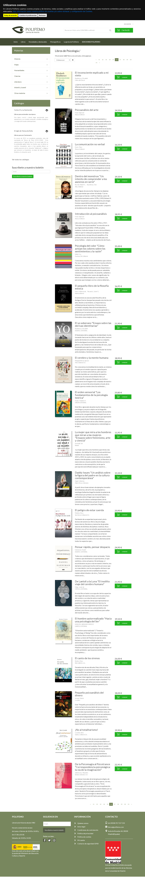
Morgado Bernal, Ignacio (82, 361)
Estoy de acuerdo (10, 15)
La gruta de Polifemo (71, 42)
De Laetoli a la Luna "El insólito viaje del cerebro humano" (92, 583)
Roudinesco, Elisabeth (81, 78)
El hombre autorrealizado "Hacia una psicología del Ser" (93, 620)
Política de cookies (84, 837)
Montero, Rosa (79, 513)
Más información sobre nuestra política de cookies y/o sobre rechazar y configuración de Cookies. (53, 11)
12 (102, 59)
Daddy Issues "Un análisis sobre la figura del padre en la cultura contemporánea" (92, 475)
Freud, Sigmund (79, 113)
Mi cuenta (81, 840)
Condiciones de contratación (87, 830)
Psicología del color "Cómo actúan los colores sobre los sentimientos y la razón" (90, 248)
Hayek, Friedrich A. (80, 401)
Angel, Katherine (79, 481)
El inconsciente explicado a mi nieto (92, 74)
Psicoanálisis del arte (86, 109)
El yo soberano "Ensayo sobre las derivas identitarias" (93, 324)
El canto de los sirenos (87, 658)
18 (123, 59)
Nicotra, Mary (79, 661)
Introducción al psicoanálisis (91, 213)
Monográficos (55, 42)
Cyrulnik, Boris (79, 733)
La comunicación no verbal (90, 144)
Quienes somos (82, 823)
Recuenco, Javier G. (93, 291)
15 (113, 59)
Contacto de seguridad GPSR (88, 844)
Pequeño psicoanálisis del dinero (89, 694)
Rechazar (42, 15)
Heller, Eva (78, 254)
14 (109, 59)
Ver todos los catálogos (20, 159)
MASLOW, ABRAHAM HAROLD (84, 624)
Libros (23, 42)
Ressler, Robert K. (80, 185)
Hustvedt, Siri (79, 443)
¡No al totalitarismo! (86, 729)
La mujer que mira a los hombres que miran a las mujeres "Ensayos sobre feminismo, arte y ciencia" (93, 436)
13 (106, 59)
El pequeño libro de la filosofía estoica (92, 287)
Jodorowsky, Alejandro (81, 773)
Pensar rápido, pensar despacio (92, 546)
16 (117, 59)
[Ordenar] (73, 60)
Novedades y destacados (38, 42)
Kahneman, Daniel (80, 550)
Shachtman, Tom (92, 185)
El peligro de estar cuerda (89, 510)
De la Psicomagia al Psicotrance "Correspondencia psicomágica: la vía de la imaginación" (93, 767)
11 (99, 59)
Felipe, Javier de (79, 587)
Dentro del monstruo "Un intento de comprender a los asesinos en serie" (91, 179)
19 (127, 59)
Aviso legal (81, 827)
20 (130, 59)
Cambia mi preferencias (28, 15)
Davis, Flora (78, 147)
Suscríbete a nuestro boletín (22, 176)
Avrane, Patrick (79, 698)
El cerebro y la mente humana (91, 357)
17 (120, 59)
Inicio (16, 42)
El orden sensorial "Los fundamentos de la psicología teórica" (91, 395)
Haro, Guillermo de (80, 291)
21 (96, 62)
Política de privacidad (85, 833)
